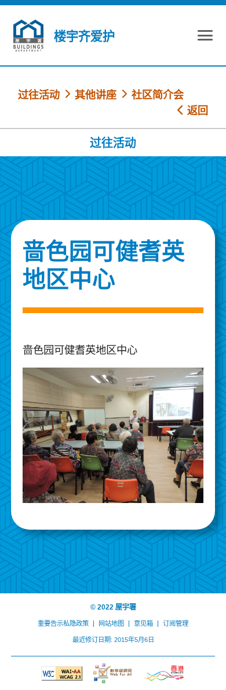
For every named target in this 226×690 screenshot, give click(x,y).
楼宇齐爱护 (84, 36)
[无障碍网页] (113, 673)
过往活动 (39, 95)
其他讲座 (95, 95)
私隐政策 (76, 623)
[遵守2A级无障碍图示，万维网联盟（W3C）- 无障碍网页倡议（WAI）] (62, 673)
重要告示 (50, 623)
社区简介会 (158, 95)
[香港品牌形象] (164, 673)
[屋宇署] (28, 35)
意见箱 (143, 623)
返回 (196, 110)
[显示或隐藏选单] (205, 37)
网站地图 (111, 623)
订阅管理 (175, 623)
